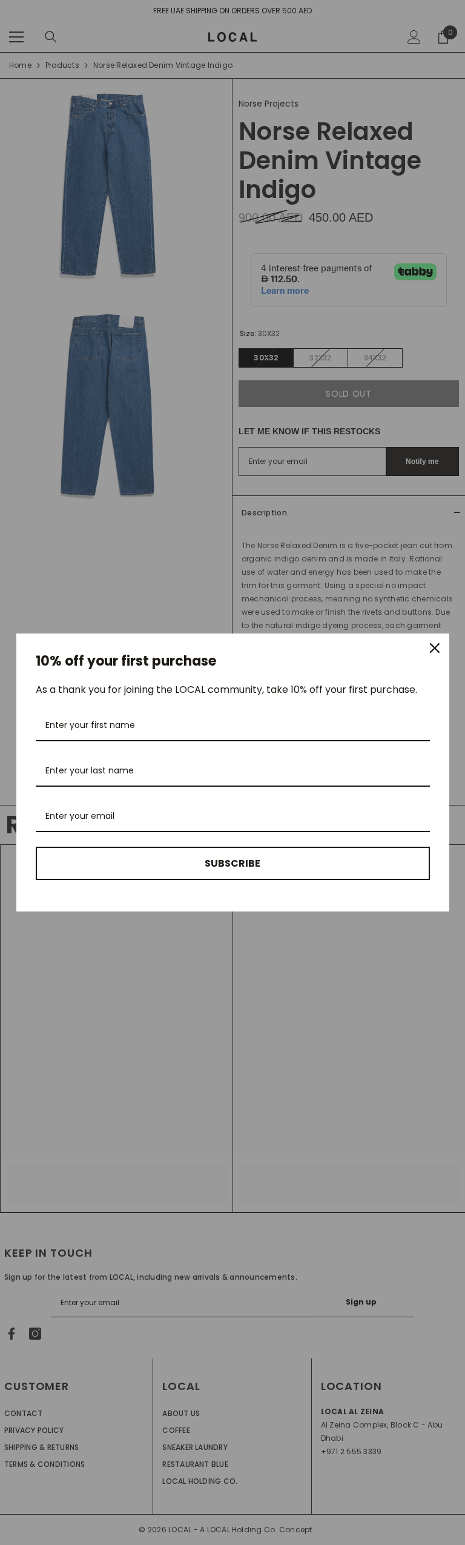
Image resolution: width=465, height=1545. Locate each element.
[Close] (434, 648)
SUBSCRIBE (232, 863)
